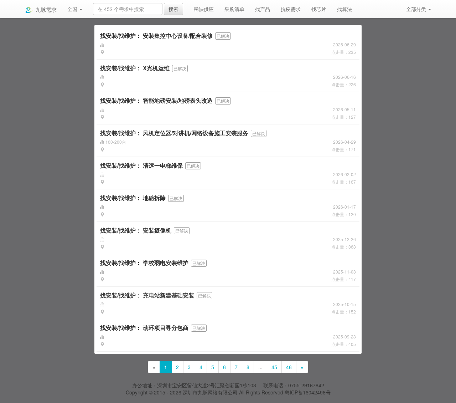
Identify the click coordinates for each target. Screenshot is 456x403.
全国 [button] (73, 8)
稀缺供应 (204, 8)
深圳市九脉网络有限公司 (210, 392)
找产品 (262, 8)
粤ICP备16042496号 (308, 392)
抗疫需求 (291, 8)
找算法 (344, 8)
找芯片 (318, 8)
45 (274, 367)
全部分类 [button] (417, 8)
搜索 (173, 8)
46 (289, 367)
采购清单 (234, 8)
